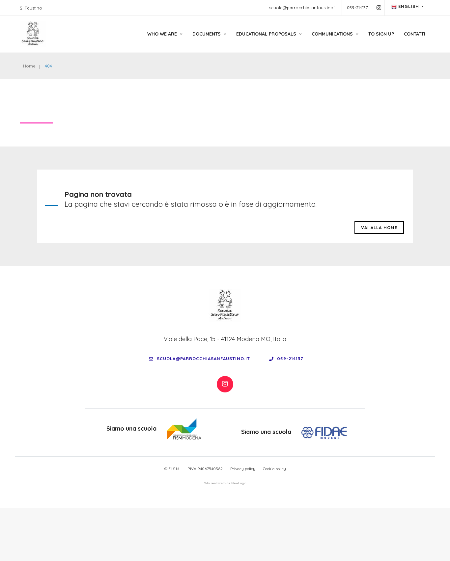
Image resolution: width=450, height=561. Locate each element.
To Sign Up (381, 34)
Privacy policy (242, 468)
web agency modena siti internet (225, 483)
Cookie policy (274, 468)
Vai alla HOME (379, 227)
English (409, 6)
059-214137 (357, 7)
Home (29, 65)
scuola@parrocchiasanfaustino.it (303, 7)
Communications (333, 34)
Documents (207, 34)
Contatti (414, 34)
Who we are (162, 34)
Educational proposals (266, 34)
